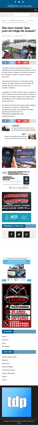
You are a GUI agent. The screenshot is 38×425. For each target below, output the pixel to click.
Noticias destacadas (8, 373)
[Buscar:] (19, 14)
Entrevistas (5, 363)
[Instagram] (23, 2)
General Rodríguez (7, 367)
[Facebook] (15, 2)
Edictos (4, 336)
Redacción (20, 36)
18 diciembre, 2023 (9, 36)
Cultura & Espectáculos (9, 357)
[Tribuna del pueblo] (19, 7)
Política (4, 380)
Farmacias (5, 340)
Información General (8, 370)
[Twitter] (19, 2)
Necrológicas (6, 346)
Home (4, 343)
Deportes (5, 360)
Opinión (4, 376)
